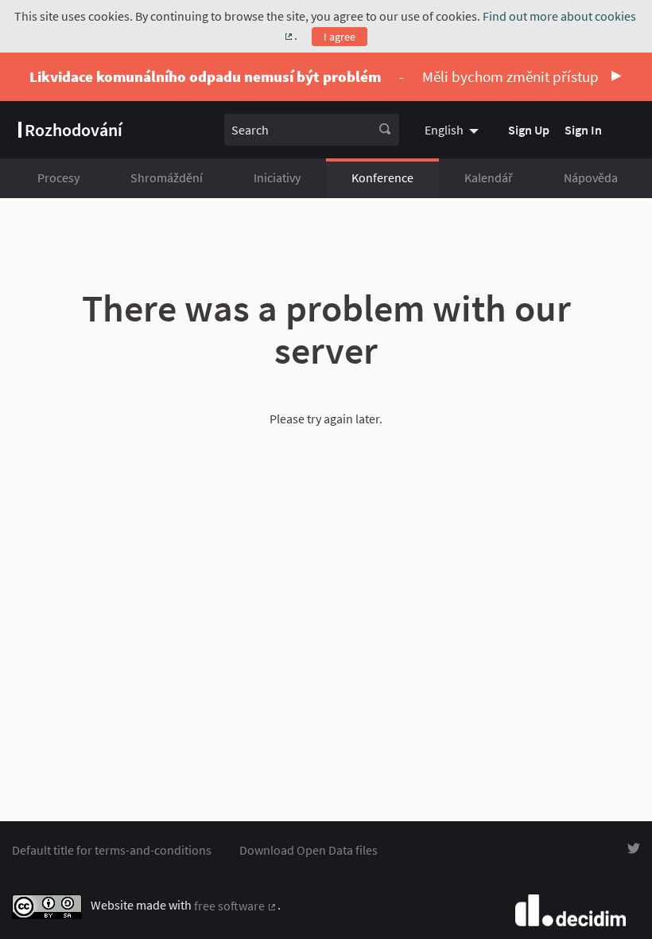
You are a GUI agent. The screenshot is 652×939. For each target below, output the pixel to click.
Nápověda (591, 177)
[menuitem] (454, 130)
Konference (382, 177)
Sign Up (528, 130)
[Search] (385, 130)
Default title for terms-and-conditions (112, 850)
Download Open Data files (308, 850)
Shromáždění (166, 177)
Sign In (583, 130)
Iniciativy (277, 177)
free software (235, 906)
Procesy (58, 177)
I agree (339, 36)
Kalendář (488, 177)
